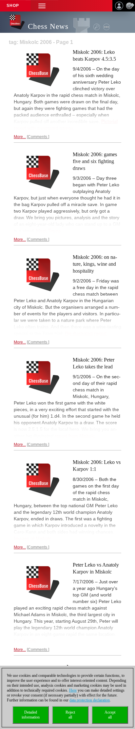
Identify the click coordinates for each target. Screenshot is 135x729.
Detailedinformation (31, 714)
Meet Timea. (49, 230)
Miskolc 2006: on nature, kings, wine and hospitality (95, 264)
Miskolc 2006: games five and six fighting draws (95, 161)
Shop (13, 5)
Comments (38, 137)
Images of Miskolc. (33, 538)
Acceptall (110, 714)
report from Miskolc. (75, 435)
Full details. (25, 640)
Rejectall (70, 714)
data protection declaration (89, 700)
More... (20, 137)
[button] (41, 5)
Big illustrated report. (86, 333)
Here (73, 690)
